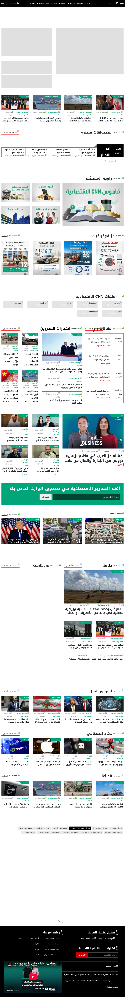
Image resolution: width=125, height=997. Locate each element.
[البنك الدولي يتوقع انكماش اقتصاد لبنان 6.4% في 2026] (47, 704)
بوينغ (15, 335)
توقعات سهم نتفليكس (70, 832)
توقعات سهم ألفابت (43, 828)
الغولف (79, 335)
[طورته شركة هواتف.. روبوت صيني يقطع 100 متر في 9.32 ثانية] (110, 746)
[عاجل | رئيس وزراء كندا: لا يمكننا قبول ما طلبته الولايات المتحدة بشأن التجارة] (110, 102)
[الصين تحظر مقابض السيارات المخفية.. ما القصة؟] (30, 339)
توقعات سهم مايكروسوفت (80, 828)
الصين (35, 335)
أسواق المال (79, 3)
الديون (121, 697)
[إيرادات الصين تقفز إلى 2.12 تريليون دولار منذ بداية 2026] (9, 376)
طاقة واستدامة (87, 115)
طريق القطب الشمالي (52, 96)
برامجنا (47, 3)
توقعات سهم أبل (116, 828)
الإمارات (25, 416)
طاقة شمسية (87, 96)
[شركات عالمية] (15, 215)
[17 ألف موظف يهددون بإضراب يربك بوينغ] (9, 339)
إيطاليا (26, 697)
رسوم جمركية (118, 96)
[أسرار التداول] (46, 192)
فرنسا (56, 446)
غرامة (27, 782)
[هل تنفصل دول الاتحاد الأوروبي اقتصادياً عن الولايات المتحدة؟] (45, 451)
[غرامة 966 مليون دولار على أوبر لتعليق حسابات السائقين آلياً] (15, 788)
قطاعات (55, 3)
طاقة (71, 3)
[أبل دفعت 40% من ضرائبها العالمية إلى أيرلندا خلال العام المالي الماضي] (47, 746)
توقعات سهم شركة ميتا (113, 832)
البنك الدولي (56, 697)
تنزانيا (27, 96)
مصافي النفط (86, 623)
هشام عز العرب (118, 416)
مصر (56, 416)
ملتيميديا (41, 3)
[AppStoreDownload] (88, 939)
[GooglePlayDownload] (105, 939)
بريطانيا (120, 782)
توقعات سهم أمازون (60, 828)
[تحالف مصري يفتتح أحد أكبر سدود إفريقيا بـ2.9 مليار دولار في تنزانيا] (15, 102)
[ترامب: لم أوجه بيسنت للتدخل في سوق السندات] (78, 704)
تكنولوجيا (63, 3)
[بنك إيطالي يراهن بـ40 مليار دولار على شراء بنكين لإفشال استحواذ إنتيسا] (15, 704)
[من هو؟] (46, 215)
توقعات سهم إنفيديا (100, 828)
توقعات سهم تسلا (26, 828)
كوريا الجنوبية (32, 372)
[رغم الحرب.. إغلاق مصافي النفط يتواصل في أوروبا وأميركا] (78, 629)
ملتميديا (106, 451)
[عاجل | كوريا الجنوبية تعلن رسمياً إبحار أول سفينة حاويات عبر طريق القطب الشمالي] (47, 102)
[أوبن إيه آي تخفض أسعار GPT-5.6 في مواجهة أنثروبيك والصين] (78, 746)
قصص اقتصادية (34, 351)
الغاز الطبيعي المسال (20, 446)
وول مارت (78, 519)
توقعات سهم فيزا (29, 832)
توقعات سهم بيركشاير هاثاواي (48, 832)
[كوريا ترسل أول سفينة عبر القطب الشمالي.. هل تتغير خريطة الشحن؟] (30, 376)
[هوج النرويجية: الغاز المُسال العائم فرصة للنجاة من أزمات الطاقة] (14, 451)
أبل (59, 740)
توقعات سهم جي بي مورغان (92, 832)
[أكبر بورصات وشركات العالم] (15, 192)
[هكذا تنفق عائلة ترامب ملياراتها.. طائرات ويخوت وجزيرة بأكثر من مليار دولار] (62, 347)
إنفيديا (26, 740)
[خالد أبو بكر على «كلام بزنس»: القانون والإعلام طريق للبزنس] (45, 420)
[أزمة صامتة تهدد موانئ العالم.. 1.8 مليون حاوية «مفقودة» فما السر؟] (110, 788)
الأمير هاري (119, 519)
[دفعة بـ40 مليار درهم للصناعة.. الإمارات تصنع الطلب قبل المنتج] (14, 420)
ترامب (90, 697)
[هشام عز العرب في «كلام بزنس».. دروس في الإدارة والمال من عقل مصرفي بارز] (93, 431)
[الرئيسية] (113, 3)
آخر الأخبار (87, 3)
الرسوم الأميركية (33, 519)
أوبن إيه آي (88, 740)
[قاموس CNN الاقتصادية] (93, 204)
